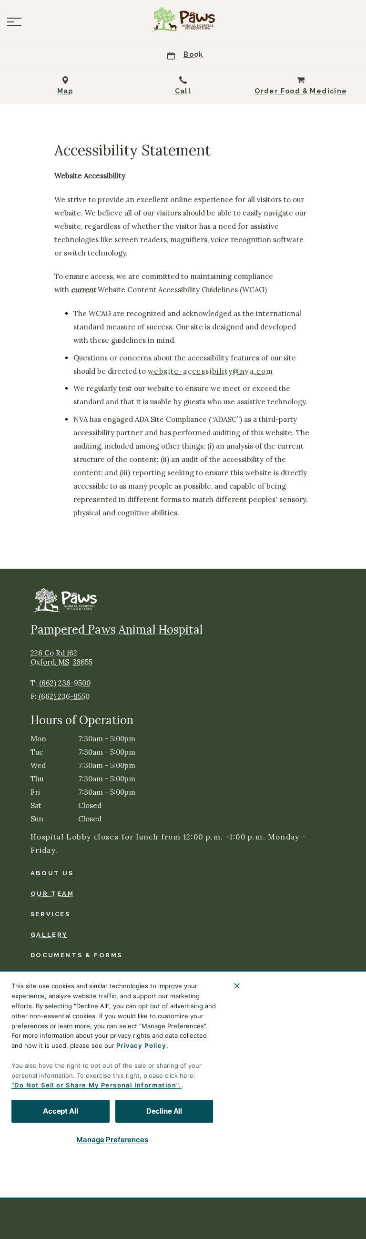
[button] (14, 22)
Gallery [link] (49, 934)
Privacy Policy (141, 1045)
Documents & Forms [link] (76, 955)
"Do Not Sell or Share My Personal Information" (95, 1085)
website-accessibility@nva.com (211, 371)
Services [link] (50, 914)
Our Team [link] (52, 893)
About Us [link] (52, 873)
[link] (183, 19)
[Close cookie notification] (236, 985)
